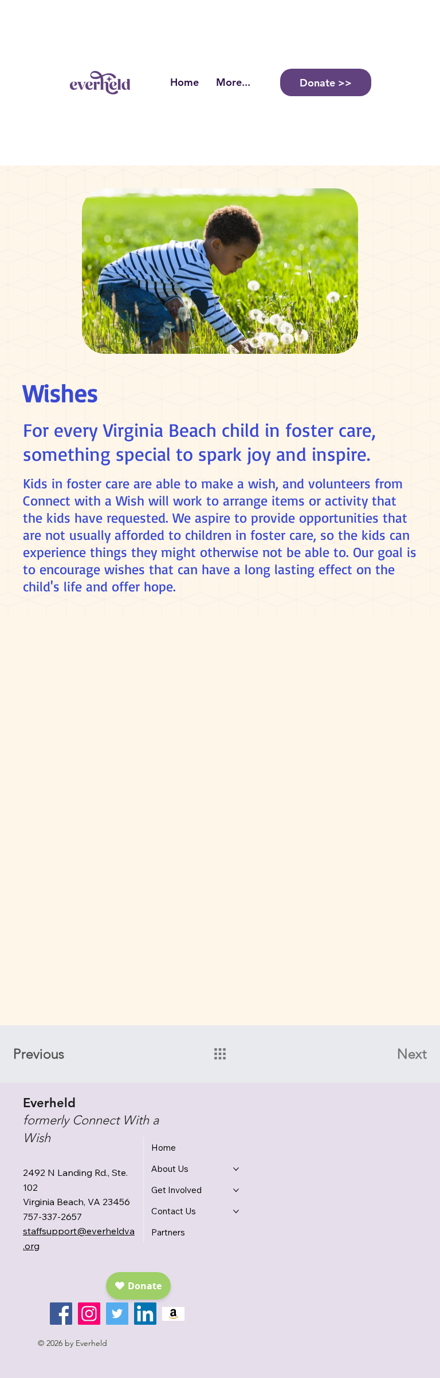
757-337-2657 (52, 1216)
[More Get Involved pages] (236, 1190)
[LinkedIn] (145, 1313)
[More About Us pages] (236, 1169)
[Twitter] (117, 1313)
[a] (173, 1313)
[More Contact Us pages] (236, 1211)
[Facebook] (61, 1313)
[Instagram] (89, 1313)
